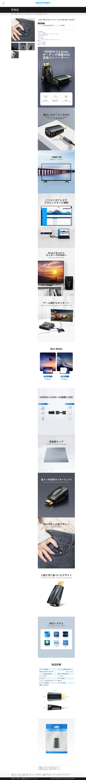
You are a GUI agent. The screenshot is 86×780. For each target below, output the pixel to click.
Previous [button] (12, 30)
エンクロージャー (66, 775)
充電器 (44, 775)
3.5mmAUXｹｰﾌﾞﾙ (39, 774)
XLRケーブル (60, 775)
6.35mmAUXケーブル (46, 774)
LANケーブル (19, 774)
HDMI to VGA (20, 14)
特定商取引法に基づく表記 (26, 778)
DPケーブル (53, 774)
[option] (23, 30)
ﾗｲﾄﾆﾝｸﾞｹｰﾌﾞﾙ (54, 775)
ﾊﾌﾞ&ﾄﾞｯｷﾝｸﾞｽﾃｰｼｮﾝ (38, 775)
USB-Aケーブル (25, 774)
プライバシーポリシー (34, 778)
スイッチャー (31, 775)
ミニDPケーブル (59, 774)
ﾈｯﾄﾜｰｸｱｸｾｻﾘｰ (48, 775)
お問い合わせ (13, 778)
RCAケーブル (14, 775)
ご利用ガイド (18, 778)
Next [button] (33, 30)
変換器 (16, 14)
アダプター (19, 775)
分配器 (27, 775)
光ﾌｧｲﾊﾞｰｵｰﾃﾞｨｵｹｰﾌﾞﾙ (66, 774)
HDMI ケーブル (13, 774)
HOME (12, 14)
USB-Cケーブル (32, 774)
